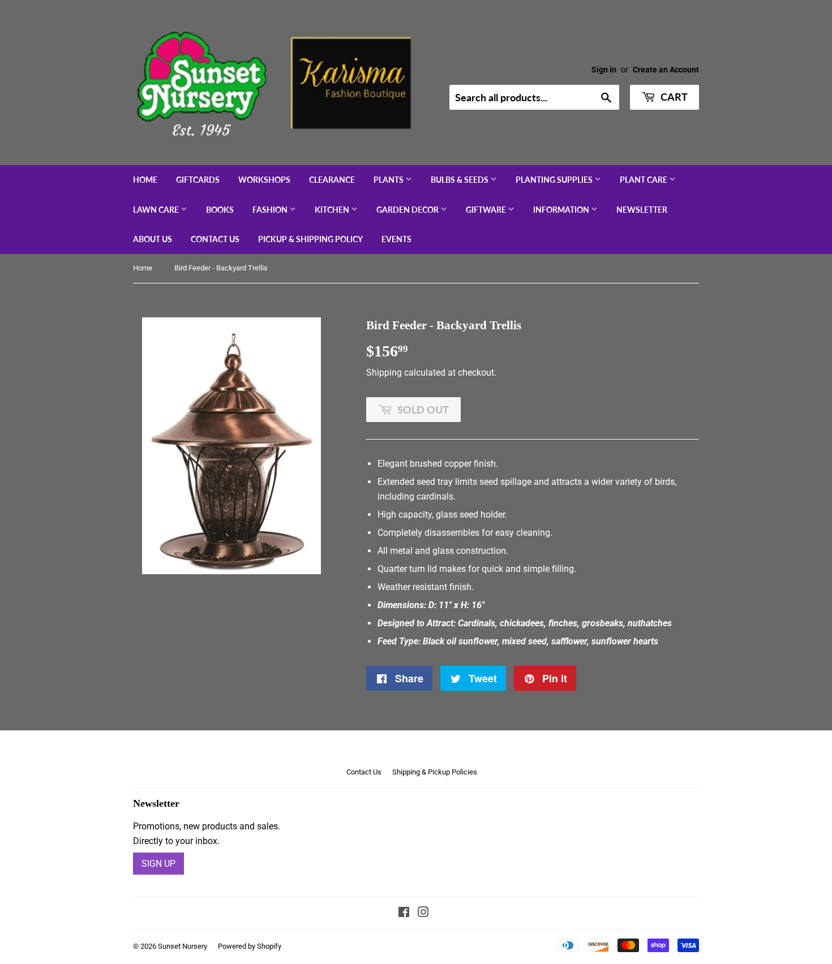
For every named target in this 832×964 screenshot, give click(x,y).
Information (562, 209)
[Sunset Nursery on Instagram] (423, 913)
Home (145, 179)
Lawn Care (157, 209)
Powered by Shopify (249, 946)
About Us (152, 239)
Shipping (384, 372)
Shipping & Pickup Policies (434, 772)
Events (396, 239)
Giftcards (198, 179)
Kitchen (333, 209)
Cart (673, 97)
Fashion (270, 209)
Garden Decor (408, 209)
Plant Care (644, 179)
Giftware (487, 209)
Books (220, 209)
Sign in (603, 69)
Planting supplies (555, 179)
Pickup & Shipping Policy (310, 239)
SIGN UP (158, 863)
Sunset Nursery (182, 946)
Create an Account (666, 69)
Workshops (264, 179)
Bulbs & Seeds (460, 179)
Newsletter (641, 209)
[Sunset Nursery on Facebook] (404, 913)
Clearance (332, 179)
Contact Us (215, 239)
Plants (389, 179)
